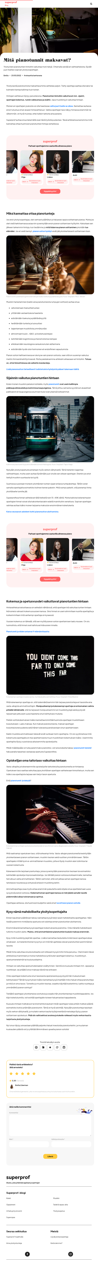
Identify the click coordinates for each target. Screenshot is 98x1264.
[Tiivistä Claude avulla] (43, 1047)
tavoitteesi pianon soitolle (68, 903)
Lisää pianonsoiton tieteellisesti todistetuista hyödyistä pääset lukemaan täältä (42, 369)
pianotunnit (54, 384)
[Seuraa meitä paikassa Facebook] (27, 1254)
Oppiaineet (10, 1204)
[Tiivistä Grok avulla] (57, 1047)
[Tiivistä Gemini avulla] (50, 1047)
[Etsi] (91, 4)
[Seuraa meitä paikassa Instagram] (70, 1254)
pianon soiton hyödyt (42, 231)
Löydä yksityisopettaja (59, 1237)
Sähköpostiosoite (58, 1139)
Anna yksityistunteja (14, 1243)
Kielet (8, 1198)
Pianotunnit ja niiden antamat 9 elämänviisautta (27, 631)
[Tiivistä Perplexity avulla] (64, 1047)
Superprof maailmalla (14, 1237)
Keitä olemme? (56, 1243)
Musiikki (56, 1198)
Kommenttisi (13, 1113)
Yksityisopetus (59, 1211)
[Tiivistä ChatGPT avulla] (36, 1047)
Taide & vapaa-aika (60, 1204)
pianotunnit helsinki (82, 748)
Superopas (10, 1217)
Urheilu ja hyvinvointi (14, 1211)
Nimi (11, 1139)
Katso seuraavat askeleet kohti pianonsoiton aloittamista (32, 511)
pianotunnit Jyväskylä (20, 780)
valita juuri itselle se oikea (61, 106)
